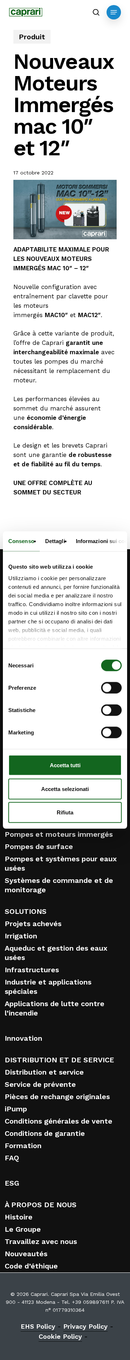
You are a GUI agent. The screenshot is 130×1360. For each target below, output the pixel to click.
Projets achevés (33, 923)
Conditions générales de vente (58, 1121)
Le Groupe (23, 1229)
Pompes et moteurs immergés (59, 834)
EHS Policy (38, 1326)
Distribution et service (44, 1072)
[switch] (111, 688)
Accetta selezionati (65, 789)
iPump (16, 1109)
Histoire (18, 1217)
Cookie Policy (60, 1336)
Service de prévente (40, 1084)
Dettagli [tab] (55, 541)
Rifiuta (65, 812)
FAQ (12, 1158)
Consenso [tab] (21, 541)
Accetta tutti (65, 765)
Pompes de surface (39, 846)
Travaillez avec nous (41, 1241)
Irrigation (21, 936)
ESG (12, 1183)
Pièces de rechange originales (57, 1096)
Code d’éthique (31, 1266)
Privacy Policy (85, 1326)
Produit (32, 36)
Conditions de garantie (45, 1133)
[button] (114, 12)
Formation (23, 1145)
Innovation (23, 1038)
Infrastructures (32, 969)
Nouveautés (26, 1253)
